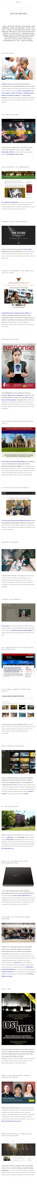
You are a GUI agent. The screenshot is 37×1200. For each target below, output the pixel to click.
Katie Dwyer (18, 14)
